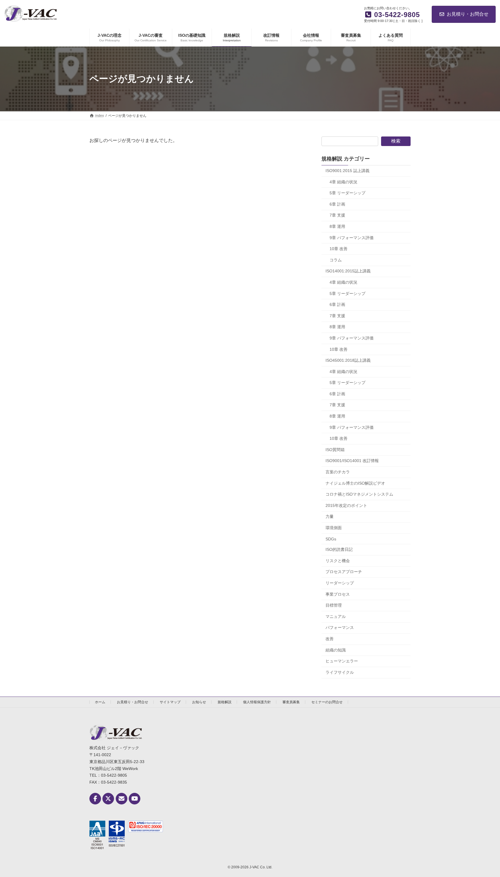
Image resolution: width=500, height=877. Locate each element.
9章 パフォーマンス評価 (352, 237)
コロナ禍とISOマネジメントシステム (359, 494)
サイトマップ (170, 702)
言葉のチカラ (338, 472)
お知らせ (199, 702)
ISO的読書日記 (339, 549)
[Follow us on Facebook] (95, 798)
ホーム (100, 702)
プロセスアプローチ (344, 571)
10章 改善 (339, 248)
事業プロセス (338, 594)
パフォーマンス (340, 627)
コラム (336, 260)
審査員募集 (291, 702)
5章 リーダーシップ (347, 193)
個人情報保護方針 (257, 702)
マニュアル (336, 616)
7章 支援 (337, 215)
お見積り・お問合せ (467, 14)
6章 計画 (337, 204)
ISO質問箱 (335, 449)
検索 (395, 141)
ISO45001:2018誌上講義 (348, 360)
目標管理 (334, 605)
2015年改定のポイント (346, 505)
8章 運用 (337, 226)
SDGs (331, 538)
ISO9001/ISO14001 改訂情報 (352, 460)
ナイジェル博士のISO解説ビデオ (355, 483)
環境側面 (334, 527)
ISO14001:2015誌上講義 (348, 271)
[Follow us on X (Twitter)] (108, 798)
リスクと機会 (338, 560)
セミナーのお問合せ (327, 702)
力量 (330, 516)
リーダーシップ (340, 583)
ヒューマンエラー (342, 661)
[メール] (121, 798)
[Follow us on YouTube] (134, 798)
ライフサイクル (340, 672)
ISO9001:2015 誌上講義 (348, 170)
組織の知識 (336, 649)
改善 (330, 638)
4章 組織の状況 (343, 181)
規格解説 (224, 702)
